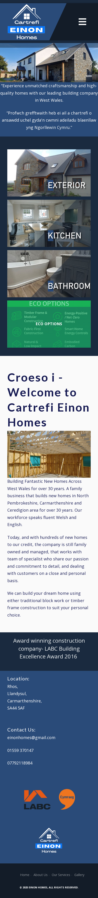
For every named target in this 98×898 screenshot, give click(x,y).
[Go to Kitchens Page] (49, 223)
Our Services (61, 875)
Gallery (79, 875)
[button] (89, 76)
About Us (41, 875)
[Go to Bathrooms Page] (49, 273)
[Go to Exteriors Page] (49, 173)
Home (24, 875)
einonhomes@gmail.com (31, 737)
